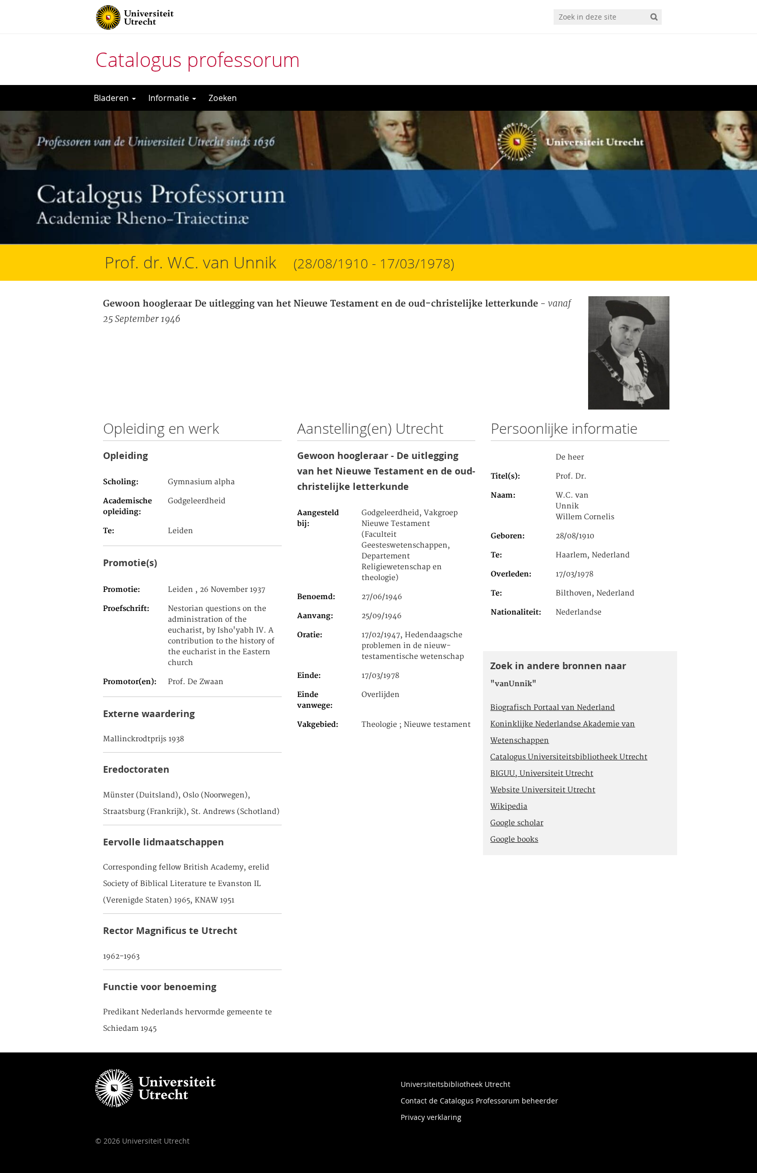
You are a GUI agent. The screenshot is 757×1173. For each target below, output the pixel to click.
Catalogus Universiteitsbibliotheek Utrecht (568, 757)
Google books (514, 839)
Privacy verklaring (431, 1117)
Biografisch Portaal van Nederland (552, 707)
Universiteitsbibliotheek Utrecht (455, 1084)
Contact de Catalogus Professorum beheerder (479, 1101)
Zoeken (223, 98)
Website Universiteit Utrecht (542, 790)
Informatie (169, 98)
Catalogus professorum (197, 59)
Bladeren (112, 98)
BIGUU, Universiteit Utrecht (541, 773)
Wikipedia (508, 806)
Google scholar (516, 823)
